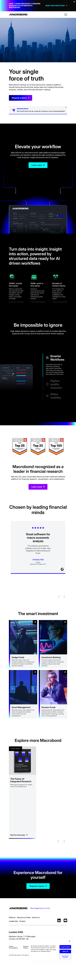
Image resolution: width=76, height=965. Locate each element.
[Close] (70, 941)
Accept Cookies (65, 947)
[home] (18, 14)
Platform (12, 917)
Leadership (13, 921)
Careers (22, 921)
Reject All (65, 951)
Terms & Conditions (13, 947)
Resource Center (24, 917)
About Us (36, 917)
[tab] (55, 365)
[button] (65, 14)
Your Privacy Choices (65, 956)
